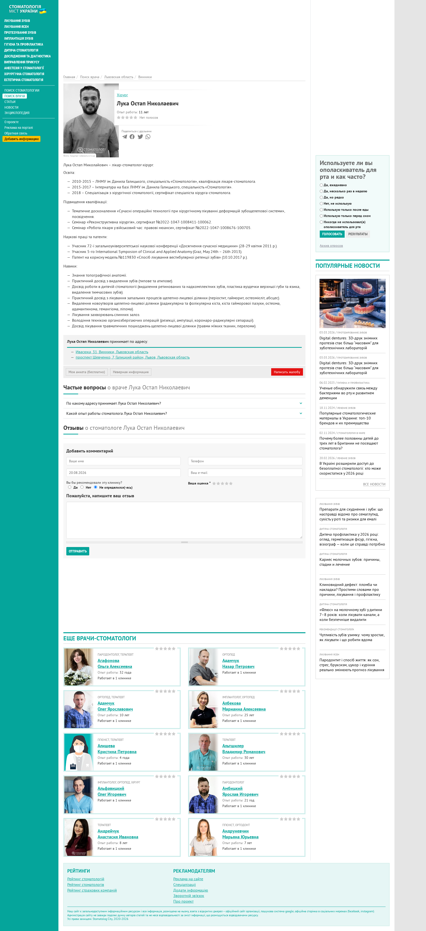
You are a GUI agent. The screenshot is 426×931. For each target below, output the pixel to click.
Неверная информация (131, 372)
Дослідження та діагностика (27, 56)
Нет (88, 487)
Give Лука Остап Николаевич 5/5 (231, 483)
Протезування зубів (20, 32)
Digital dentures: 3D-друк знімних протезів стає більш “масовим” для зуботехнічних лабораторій (349, 342)
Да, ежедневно (335, 185)
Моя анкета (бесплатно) (87, 372)
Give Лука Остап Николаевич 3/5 (223, 483)
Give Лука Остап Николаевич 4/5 (227, 483)
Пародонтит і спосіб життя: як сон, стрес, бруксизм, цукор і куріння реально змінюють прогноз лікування (352, 664)
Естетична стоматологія (23, 80)
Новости (11, 107)
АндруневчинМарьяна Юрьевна (240, 833)
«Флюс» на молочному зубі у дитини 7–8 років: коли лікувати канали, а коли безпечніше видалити (351, 614)
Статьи (10, 101)
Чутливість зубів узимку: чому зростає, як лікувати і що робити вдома (352, 637)
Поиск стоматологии (21, 90)
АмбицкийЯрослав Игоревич (240, 791)
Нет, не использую (338, 203)
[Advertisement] (184, 34)
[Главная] (30, 9)
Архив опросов (331, 245)
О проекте (11, 122)
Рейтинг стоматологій (85, 878)
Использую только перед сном (347, 216)
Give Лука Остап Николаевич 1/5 (214, 483)
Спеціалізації (184, 884)
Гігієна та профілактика (23, 44)
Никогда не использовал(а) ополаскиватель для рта (345, 224)
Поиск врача (14, 96)
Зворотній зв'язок (188, 895)
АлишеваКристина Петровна (117, 748)
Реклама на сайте (188, 878)
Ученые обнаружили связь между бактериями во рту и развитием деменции (348, 392)
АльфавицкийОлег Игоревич (112, 791)
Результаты (358, 234)
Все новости (374, 484)
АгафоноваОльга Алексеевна (115, 663)
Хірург (122, 94)
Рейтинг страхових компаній (92, 890)
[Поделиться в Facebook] (132, 137)
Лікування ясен (16, 27)
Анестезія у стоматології (24, 68)
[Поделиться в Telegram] (125, 137)
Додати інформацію (190, 890)
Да (75, 487)
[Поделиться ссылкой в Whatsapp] (147, 137)
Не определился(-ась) (116, 487)
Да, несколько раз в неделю (345, 191)
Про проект (183, 901)
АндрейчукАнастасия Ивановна (118, 833)
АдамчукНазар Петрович (238, 663)
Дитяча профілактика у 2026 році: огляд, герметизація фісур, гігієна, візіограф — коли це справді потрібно (352, 539)
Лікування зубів (17, 21)
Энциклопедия (16, 112)
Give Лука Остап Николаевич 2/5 (218, 483)
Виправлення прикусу (21, 62)
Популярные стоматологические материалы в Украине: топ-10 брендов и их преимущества (348, 418)
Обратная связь (15, 133)
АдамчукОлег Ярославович (115, 706)
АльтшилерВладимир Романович (243, 748)
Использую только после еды (346, 209)
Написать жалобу (287, 372)
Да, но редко (334, 197)
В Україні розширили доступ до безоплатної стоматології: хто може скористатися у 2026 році (350, 468)
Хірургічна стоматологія (24, 74)
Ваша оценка (199, 483)
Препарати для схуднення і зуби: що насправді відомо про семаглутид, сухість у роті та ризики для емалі (351, 514)
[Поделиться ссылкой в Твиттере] (140, 137)
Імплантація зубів (18, 38)
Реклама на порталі (18, 127)
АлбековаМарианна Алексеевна (244, 706)
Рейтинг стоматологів (85, 884)
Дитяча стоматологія (21, 50)
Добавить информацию (21, 138)
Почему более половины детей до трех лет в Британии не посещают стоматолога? (349, 443)
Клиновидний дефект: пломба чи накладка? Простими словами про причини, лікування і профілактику (350, 589)
